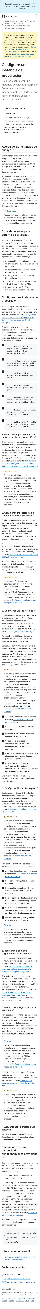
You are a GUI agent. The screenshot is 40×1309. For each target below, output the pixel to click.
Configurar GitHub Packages (22, 631)
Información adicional (16, 1251)
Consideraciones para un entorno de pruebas (18, 233)
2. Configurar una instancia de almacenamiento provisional (18, 514)
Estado (4, 1301)
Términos (21, 1298)
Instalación (32, 21)
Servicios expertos (22, 1301)
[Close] (33, 3)
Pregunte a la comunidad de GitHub (17, 1279)
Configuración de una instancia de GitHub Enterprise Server (19, 317)
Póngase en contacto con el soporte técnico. (20, 1282)
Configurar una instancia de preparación (20, 299)
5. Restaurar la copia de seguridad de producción (15, 952)
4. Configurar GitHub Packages (18, 788)
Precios (11, 1301)
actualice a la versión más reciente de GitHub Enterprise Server (20, 49)
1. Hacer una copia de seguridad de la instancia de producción (19, 436)
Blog (32, 1301)
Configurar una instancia (14, 23)
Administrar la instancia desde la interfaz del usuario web (18, 1083)
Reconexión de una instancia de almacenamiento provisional (20, 1150)
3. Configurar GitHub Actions (17, 610)
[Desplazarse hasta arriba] (35, 1304)
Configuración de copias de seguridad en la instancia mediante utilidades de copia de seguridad (20, 463)
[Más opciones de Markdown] (24, 108)
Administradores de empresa (15, 21)
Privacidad (30, 1298)
